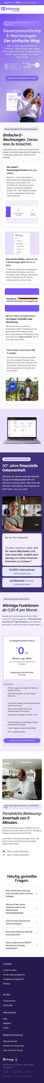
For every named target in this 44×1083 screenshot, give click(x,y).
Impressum (7, 1076)
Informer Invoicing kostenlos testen (22, 78)
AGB (27, 1072)
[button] (40, 9)
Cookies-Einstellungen (24, 1076)
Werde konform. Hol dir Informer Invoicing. (22, 674)
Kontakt (6, 1072)
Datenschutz (17, 1072)
